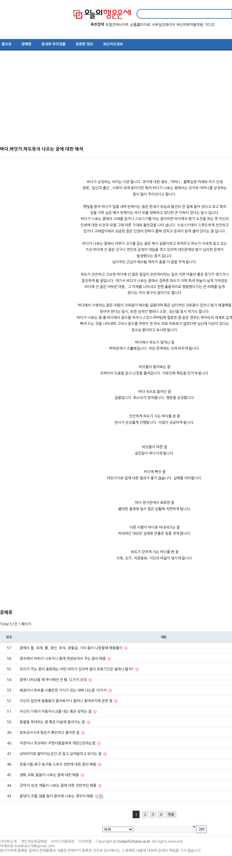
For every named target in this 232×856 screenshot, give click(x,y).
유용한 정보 (84, 44)
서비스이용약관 (62, 841)
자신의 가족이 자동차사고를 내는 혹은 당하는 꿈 (56, 711)
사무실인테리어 (163, 25)
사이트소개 (8, 841)
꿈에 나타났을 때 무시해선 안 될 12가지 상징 (54, 680)
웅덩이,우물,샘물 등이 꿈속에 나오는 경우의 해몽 (57, 796)
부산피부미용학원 (189, 25)
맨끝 (171, 814)
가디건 (209, 25)
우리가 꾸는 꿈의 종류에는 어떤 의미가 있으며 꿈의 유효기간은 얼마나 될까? (77, 669)
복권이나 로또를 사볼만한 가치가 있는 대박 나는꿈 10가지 (64, 690)
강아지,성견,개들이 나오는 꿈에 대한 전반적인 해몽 (58, 785)
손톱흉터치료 (140, 25)
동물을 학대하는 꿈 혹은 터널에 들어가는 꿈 (53, 722)
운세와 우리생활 (53, 44)
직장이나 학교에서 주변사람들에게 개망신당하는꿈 (58, 743)
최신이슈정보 (113, 44)
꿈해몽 (26, 44)
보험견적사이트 (117, 25)
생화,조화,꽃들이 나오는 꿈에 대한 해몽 (50, 775)
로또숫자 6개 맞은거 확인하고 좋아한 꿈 (50, 732)
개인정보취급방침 (34, 841)
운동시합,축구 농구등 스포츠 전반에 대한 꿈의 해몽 (58, 764)
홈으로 (6, 44)
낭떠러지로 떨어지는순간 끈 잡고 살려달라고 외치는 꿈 (61, 754)
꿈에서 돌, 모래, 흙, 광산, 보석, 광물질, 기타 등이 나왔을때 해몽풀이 (71, 648)
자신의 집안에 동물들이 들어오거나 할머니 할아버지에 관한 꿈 (66, 701)
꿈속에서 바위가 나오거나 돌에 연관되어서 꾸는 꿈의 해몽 (63, 658)
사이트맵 (85, 841)
